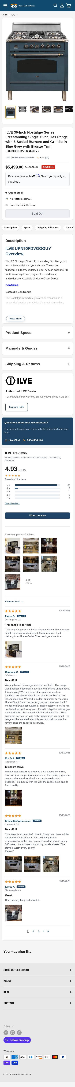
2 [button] (33, 931)
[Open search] (55, 5)
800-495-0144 (35, 440)
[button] (44, 931)
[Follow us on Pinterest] (19, 1032)
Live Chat (14, 440)
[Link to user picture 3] (51, 864)
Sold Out (37, 213)
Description (10, 227)
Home (5, 15)
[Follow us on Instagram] (12, 1032)
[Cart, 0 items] (68, 5)
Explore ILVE (16, 407)
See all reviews (12, 503)
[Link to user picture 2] (32, 864)
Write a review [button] (37, 515)
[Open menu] (5, 5)
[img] (13, 611)
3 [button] (38, 931)
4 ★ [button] (8, 488)
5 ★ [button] (8, 485)
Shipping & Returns (48, 227)
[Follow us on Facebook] (5, 1032)
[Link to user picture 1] (13, 649)
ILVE (13, 15)
